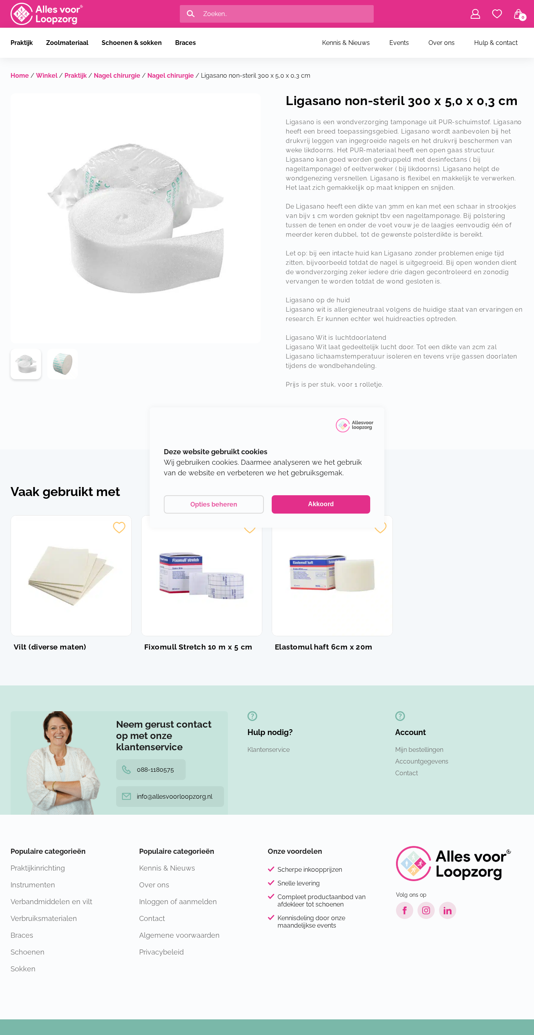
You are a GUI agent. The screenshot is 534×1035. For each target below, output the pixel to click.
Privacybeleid (161, 952)
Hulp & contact (496, 42)
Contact (406, 773)
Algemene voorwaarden (179, 935)
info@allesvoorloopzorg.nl (174, 796)
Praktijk (22, 42)
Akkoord (321, 504)
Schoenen (28, 952)
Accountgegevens (421, 761)
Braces (185, 42)
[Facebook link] (404, 910)
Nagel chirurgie (117, 75)
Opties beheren (213, 504)
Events (399, 42)
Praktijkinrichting (38, 868)
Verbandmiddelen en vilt (51, 902)
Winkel (46, 75)
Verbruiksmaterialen (44, 918)
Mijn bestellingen (419, 749)
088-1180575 (155, 769)
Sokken (23, 969)
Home (20, 75)
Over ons (441, 42)
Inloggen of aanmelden (178, 902)
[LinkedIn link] (447, 910)
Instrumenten (33, 885)
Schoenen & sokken (132, 42)
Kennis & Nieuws (346, 42)
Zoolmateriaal (67, 42)
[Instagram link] (426, 910)
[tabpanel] (26, 364)
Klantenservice (268, 749)
